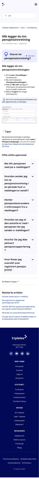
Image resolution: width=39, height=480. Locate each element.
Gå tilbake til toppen (9, 282)
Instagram (22, 354)
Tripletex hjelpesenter (10, 28)
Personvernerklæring (11, 459)
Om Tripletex (19, 413)
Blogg (19, 448)
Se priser (19, 370)
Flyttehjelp (19, 444)
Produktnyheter (19, 397)
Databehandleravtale (28, 459)
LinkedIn (28, 354)
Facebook (11, 354)
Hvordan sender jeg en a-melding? (15, 297)
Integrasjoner (19, 393)
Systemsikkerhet (14, 463)
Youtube (17, 354)
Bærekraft (19, 424)
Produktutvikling (19, 401)
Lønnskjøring (32, 28)
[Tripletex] (19, 339)
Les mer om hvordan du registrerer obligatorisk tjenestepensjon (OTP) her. (18, 144)
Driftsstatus (26, 463)
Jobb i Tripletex (19, 417)
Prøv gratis (19, 366)
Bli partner (19, 378)
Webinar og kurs (19, 440)
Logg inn (19, 374)
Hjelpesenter (19, 436)
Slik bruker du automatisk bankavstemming (18, 313)
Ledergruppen (19, 421)
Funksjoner (19, 389)
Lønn (23, 28)
